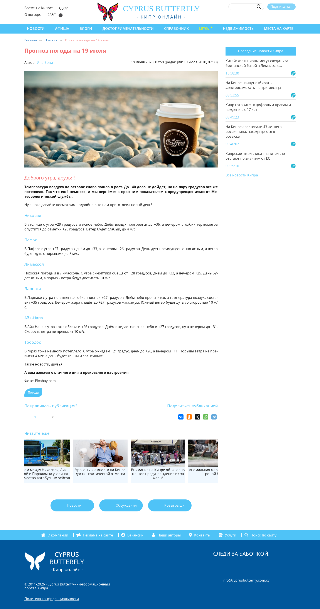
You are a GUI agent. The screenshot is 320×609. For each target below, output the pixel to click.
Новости (36, 28)
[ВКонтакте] (181, 417)
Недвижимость (238, 28)
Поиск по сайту (263, 535)
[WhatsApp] (205, 417)
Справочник (176, 28)
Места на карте (278, 28)
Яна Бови (44, 62)
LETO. (204, 28)
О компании (57, 535)
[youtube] (293, 16)
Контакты (202, 535)
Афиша (62, 28)
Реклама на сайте (98, 535)
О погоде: (32, 14)
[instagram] (261, 16)
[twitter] (269, 16)
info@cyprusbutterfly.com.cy (245, 580)
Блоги (86, 28)
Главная (30, 40)
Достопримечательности (128, 28)
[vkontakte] (285, 16)
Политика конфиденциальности (51, 599)
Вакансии (135, 535)
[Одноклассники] (189, 417)
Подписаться (281, 6)
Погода (33, 392)
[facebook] (253, 16)
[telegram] (277, 16)
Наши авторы (169, 535)
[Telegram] (214, 417)
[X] (197, 417)
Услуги (230, 535)
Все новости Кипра (242, 175)
